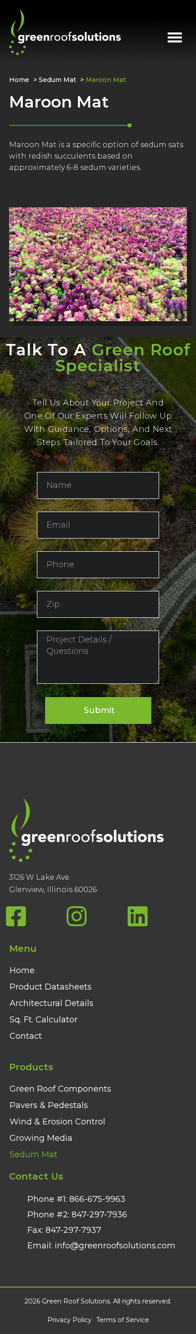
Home (19, 80)
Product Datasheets (51, 987)
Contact (26, 1036)
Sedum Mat (57, 80)
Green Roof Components (60, 1089)
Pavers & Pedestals (49, 1105)
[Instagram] (76, 916)
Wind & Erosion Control (57, 1122)
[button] (175, 37)
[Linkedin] (137, 916)
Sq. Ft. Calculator (43, 1020)
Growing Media (41, 1138)
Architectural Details (51, 1003)
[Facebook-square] (16, 916)
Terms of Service (122, 1320)
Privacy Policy (69, 1320)
